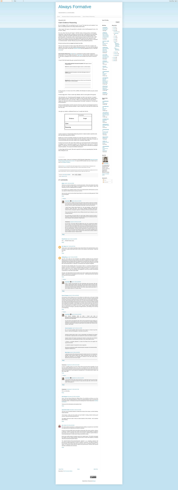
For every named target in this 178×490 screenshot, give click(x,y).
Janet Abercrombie (65, 409)
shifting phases (106, 124)
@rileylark (105, 92)
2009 (114, 60)
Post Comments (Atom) (68, 471)
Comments (106, 182)
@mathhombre (105, 101)
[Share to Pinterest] (80, 174)
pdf (71, 53)
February (116, 53)
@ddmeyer (105, 32)
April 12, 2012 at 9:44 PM (76, 314)
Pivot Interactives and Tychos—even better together (106, 56)
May (115, 39)
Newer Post (61, 469)
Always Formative (74, 6)
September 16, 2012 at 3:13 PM (78, 377)
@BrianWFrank (106, 112)
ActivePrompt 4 (105, 93)
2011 (114, 57)
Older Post (96, 469)
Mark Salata (67, 352)
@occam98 (105, 54)
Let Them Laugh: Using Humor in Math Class (105, 132)
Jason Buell (67, 201)
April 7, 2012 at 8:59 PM (76, 281)
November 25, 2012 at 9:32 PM (74, 396)
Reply (63, 196)
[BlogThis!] (76, 174)
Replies (64, 198)
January (116, 55)
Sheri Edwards (65, 396)
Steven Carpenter (65, 295)
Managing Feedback (66, 162)
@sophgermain (106, 119)
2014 (114, 27)
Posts (105, 180)
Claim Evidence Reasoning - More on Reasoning (116, 44)
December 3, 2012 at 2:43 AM (75, 409)
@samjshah (105, 27)
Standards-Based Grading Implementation (71, 16)
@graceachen (105, 136)
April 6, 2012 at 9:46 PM (69, 183)
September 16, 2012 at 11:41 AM (73, 364)
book (60, 49)
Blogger (94, 481)
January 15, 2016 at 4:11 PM (75, 221)
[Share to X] (78, 174)
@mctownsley (105, 77)
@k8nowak (105, 61)
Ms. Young (64, 246)
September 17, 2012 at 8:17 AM (73, 389)
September (116, 33)
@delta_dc (105, 141)
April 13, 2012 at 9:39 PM (75, 352)
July (115, 36)
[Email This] (75, 174)
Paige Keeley (80, 55)
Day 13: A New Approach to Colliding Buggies (105, 88)
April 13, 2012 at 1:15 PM (77, 328)
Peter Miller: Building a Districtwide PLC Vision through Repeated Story (105, 81)
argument (63, 176)
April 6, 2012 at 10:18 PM (76, 201)
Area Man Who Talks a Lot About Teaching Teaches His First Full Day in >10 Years (106, 35)
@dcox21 (104, 66)
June (115, 37)
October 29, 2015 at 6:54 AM (69, 425)
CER (66, 176)
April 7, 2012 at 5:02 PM (72, 257)
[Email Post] (73, 174)
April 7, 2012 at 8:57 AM (70, 246)
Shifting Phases (65, 257)
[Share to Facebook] (79, 174)
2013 (114, 28)
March (115, 52)
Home (58, 16)
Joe (62, 425)
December (116, 31)
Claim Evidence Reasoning (88, 16)
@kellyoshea (105, 47)
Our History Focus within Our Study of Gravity (106, 114)
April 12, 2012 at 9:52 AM (74, 295)
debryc (63, 183)
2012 (114, 30)
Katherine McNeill (77, 48)
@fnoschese (105, 86)
